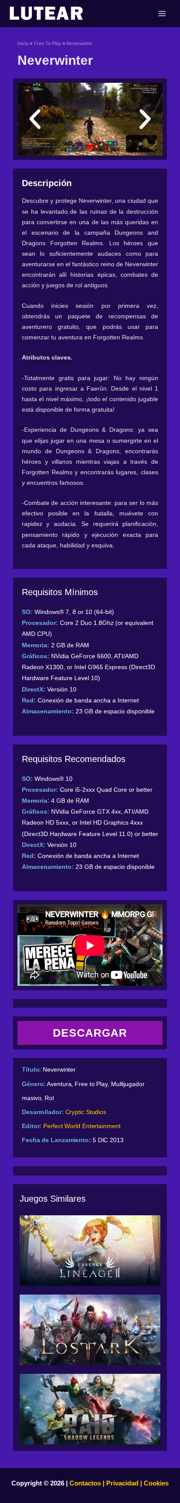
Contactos (85, 1483)
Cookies (155, 1483)
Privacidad (122, 1483)
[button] (35, 119)
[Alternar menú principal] (162, 13)
